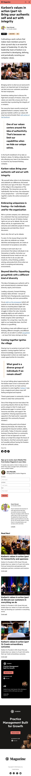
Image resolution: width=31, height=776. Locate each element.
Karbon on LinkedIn (11, 773)
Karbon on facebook (14, 773)
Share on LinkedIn (5, 451)
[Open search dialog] (26, 2)
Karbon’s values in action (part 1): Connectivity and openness (15, 557)
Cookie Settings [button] (15, 769)
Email (2, 487)
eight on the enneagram (13, 302)
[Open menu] (29, 2)
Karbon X (23, 388)
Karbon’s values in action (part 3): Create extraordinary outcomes (15, 644)
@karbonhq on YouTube (20, 773)
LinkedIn (13, 526)
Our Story (12, 33)
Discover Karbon (8, 672)
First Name (3, 476)
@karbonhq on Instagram (17, 773)
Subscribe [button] (4, 495)
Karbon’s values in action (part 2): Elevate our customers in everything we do (15, 599)
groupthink (26, 333)
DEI (17, 33)
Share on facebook (2, 451)
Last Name (3, 482)
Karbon (4, 33)
